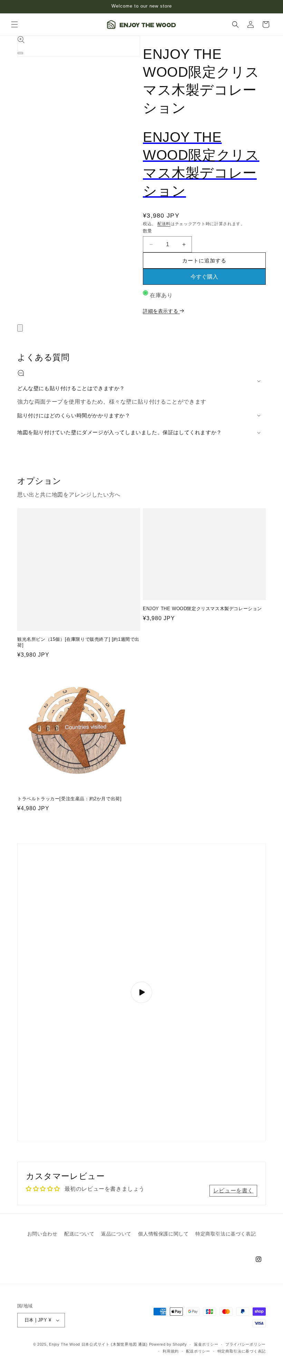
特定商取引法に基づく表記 (225, 1233)
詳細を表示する (161, 311)
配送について (79, 1233)
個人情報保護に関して (163, 1233)
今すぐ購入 (204, 277)
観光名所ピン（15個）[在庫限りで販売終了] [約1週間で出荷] (78, 642)
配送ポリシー (198, 1351)
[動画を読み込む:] (141, 992)
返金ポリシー (206, 1344)
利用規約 (171, 1351)
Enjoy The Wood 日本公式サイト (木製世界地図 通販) (98, 1344)
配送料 (163, 223)
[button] (14, 24)
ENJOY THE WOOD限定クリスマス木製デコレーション (202, 608)
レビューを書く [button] (233, 1190)
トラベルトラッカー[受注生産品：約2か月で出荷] (69, 798)
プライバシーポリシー (245, 1344)
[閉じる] (20, 328)
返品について (116, 1233)
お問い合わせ (42, 1233)
